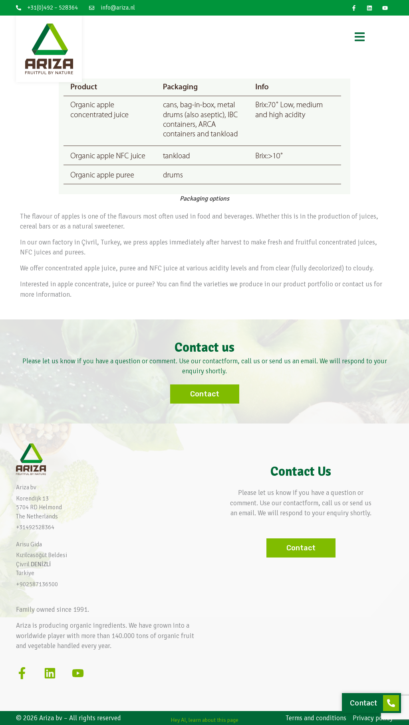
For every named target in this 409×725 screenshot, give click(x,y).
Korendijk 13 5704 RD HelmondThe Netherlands (39, 507)
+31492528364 (35, 527)
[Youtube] (385, 8)
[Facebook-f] (353, 8)
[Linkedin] (369, 8)
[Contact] (391, 703)
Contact (363, 703)
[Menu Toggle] (360, 37)
